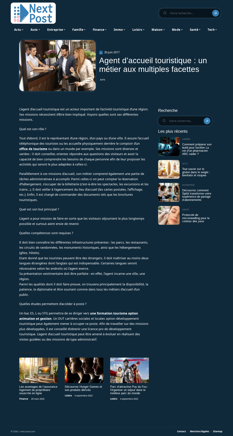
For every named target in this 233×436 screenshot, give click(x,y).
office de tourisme (33, 149)
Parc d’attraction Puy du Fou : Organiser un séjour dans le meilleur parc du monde (129, 390)
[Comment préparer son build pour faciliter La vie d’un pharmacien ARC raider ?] (169, 146)
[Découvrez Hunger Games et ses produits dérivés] (84, 370)
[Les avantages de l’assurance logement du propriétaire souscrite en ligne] (38, 370)
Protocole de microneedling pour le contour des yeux (195, 218)
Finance (23, 398)
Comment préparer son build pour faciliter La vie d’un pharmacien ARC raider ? (197, 149)
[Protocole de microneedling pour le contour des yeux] (169, 215)
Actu (102, 80)
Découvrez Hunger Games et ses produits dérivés (83, 388)
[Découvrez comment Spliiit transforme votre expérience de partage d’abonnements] (169, 192)
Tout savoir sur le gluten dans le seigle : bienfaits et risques (196, 172)
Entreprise (188, 184)
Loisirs (68, 395)
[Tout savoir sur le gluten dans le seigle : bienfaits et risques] (169, 169)
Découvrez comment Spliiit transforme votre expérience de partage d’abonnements (196, 195)
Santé (185, 209)
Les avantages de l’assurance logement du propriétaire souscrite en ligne (38, 390)
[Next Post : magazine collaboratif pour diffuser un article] (33, 13)
